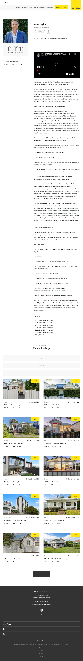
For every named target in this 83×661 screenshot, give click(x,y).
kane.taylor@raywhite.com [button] (58, 38)
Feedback (41, 653)
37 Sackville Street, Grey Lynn (54, 405)
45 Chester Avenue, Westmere (54, 482)
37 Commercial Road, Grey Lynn (14, 559)
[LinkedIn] (44, 32)
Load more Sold (41, 574)
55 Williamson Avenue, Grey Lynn (55, 443)
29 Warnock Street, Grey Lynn (54, 520)
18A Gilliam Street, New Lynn (13, 443)
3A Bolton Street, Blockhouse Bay (55, 559)
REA (41, 656)
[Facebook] (35, 32)
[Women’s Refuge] (41, 610)
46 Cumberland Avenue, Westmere (15, 405)
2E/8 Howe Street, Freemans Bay (15, 520)
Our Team (7, 624)
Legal (41, 650)
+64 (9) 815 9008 (42, 601)
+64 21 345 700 (41, 38)
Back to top (42, 641)
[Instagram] (40, 32)
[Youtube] (48, 32)
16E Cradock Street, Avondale (14, 482)
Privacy (41, 648)
